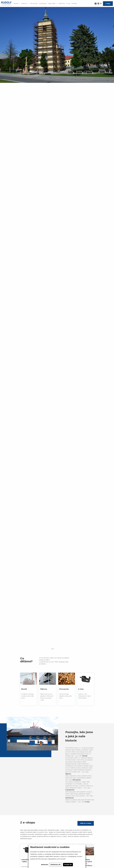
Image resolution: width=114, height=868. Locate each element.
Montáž (16, 3)
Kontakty (74, 3)
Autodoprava (43, 3)
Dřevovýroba (33, 3)
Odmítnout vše (55, 864)
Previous (4, 329)
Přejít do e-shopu (85, 823)
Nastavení (44, 864)
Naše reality (51, 3)
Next (110, 329)
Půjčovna (24, 3)
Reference (62, 3)
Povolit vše (68, 864)
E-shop (108, 3)
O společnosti (69, 790)
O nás (68, 3)
